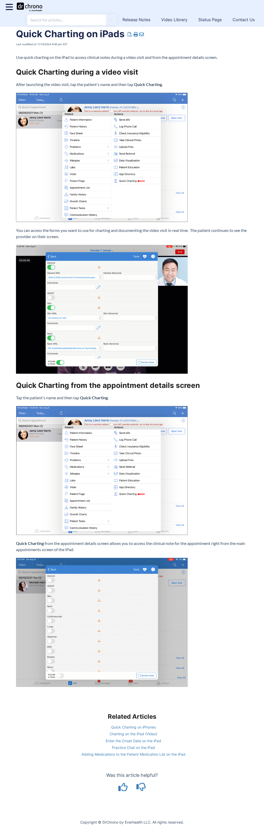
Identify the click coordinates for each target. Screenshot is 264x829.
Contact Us (244, 19)
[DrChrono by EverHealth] (31, 4)
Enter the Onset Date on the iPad (133, 741)
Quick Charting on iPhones (133, 727)
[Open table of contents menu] (10, 6)
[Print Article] (136, 34)
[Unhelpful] (141, 789)
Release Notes (136, 19)
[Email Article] (142, 34)
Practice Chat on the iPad (133, 747)
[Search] (111, 19)
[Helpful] (123, 789)
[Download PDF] (130, 34)
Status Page (210, 19)
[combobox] (66, 19)
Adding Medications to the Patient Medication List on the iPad (133, 754)
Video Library (174, 19)
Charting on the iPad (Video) (133, 734)
